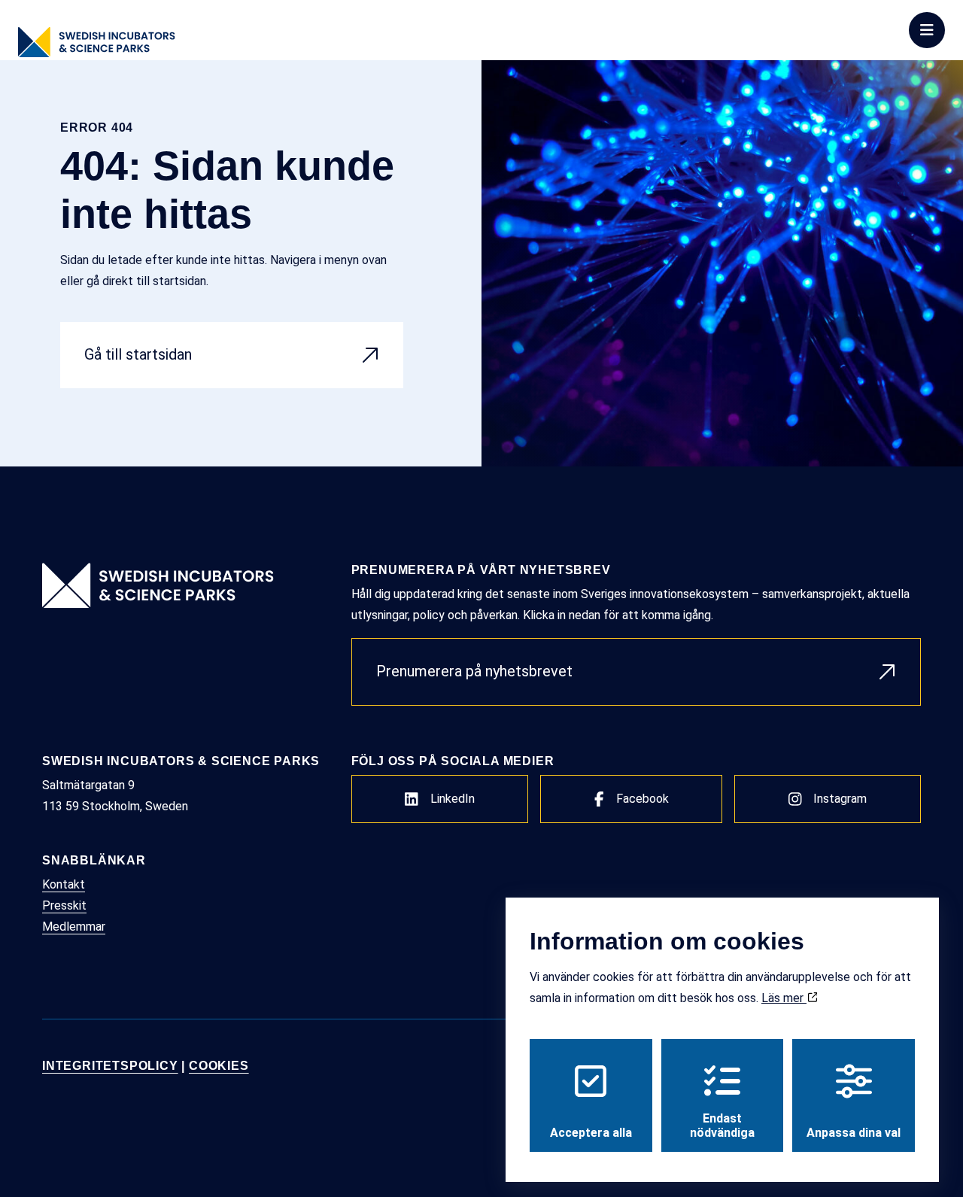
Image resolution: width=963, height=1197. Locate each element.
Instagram (840, 798)
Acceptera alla (591, 1133)
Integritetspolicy (110, 1065)
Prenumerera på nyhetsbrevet (474, 671)
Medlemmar (73, 926)
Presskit (64, 905)
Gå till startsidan (138, 354)
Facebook (642, 798)
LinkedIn (452, 798)
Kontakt (63, 884)
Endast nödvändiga (722, 1125)
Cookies (219, 1065)
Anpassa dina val (854, 1133)
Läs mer (784, 998)
